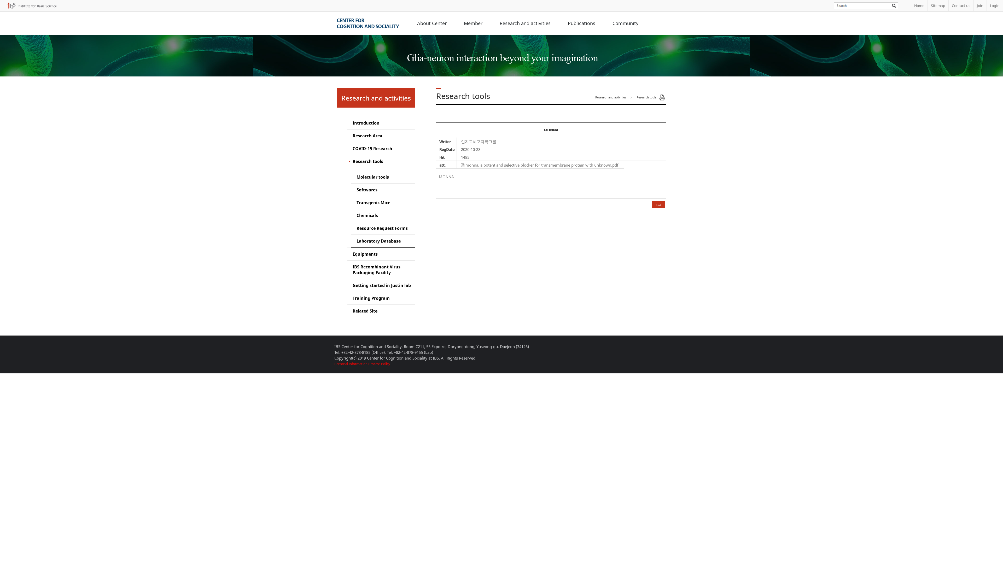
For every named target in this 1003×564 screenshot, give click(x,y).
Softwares (367, 190)
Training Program (371, 298)
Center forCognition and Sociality (368, 23)
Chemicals (367, 215)
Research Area (367, 136)
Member (473, 23)
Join (980, 5)
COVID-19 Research (372, 148)
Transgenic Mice (373, 202)
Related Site (365, 311)
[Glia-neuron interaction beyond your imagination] (502, 53)
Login (995, 5)
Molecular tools (373, 177)
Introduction (366, 123)
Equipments (365, 254)
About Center (432, 23)
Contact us (961, 5)
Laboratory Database (379, 241)
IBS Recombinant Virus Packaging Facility (376, 269)
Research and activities (525, 23)
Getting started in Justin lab (382, 285)
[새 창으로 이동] (32, 5)
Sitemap (938, 5)
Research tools (368, 161)
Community (625, 23)
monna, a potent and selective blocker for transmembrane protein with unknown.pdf (541, 165)
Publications (581, 23)
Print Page (662, 97)
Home (919, 5)
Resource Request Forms (382, 228)
